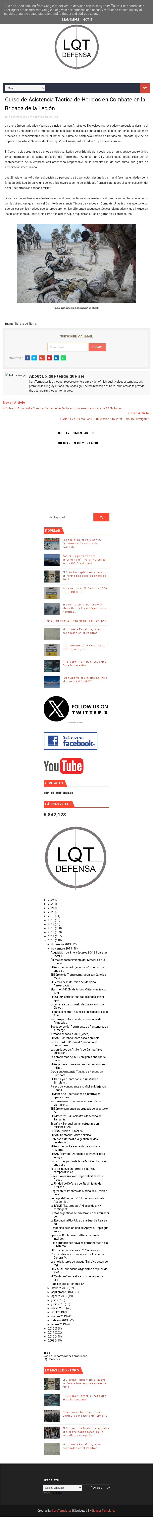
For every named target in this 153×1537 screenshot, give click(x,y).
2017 (51, 924)
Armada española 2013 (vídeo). (70, 1034)
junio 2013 (58, 1304)
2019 (51, 916)
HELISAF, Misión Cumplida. (67, 1131)
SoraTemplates (62, 1510)
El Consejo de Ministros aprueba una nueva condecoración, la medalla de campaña (86, 1432)
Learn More (70, 19)
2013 (51, 940)
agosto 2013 (59, 1296)
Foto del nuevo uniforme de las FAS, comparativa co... (73, 1170)
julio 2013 (57, 1300)
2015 (51, 932)
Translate (56, 1492)
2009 (51, 1340)
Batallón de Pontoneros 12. (67, 1283)
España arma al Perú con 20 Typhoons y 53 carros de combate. (82, 543)
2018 (51, 920)
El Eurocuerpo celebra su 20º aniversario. (76, 1250)
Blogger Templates (103, 1510)
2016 (51, 928)
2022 (51, 903)
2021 (51, 908)
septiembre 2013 (62, 1292)
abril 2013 (57, 1312)
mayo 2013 (58, 1308)
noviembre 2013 (62, 948)
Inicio (47, 1352)
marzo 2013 (59, 1316)
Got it (88, 19)
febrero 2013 (60, 1320)
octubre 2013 (60, 1288)
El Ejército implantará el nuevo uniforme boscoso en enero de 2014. (85, 576)
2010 (51, 1336)
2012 (51, 1328)
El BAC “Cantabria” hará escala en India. (75, 1038)
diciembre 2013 (61, 944)
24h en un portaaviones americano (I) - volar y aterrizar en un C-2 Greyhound (85, 560)
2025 (51, 899)
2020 (51, 912)
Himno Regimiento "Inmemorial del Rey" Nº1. (75, 620)
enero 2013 (58, 1324)
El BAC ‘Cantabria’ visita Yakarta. (71, 1135)
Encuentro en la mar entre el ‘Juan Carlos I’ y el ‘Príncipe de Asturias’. (85, 608)
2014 (51, 936)
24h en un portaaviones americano (65, 1356)
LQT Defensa (52, 1359)
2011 (51, 1332)
